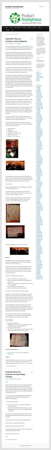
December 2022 (39, 131)
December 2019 (39, 171)
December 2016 (39, 207)
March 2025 (39, 102)
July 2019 (38, 177)
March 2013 (39, 260)
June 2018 (38, 189)
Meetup (29, 27)
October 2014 (39, 238)
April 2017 (38, 202)
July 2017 (38, 199)
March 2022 (39, 141)
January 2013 (39, 263)
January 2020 (39, 170)
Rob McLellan (27, 46)
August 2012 (39, 268)
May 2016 (38, 214)
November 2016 (40, 208)
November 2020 (40, 160)
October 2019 (39, 173)
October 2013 (39, 251)
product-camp (39, 73)
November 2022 (40, 132)
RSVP (6, 381)
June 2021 (38, 152)
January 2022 (39, 144)
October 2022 (39, 133)
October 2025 (39, 95)
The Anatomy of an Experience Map (15, 352)
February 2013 (39, 261)
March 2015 (39, 231)
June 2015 (38, 227)
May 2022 (38, 138)
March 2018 (39, 193)
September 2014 (40, 239)
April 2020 (38, 168)
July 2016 (38, 211)
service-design (39, 76)
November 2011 (40, 278)
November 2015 (40, 222)
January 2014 (39, 248)
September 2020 (40, 162)
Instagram (7, 30)
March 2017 (39, 203)
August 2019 (39, 175)
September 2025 (40, 96)
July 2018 (38, 187)
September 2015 (40, 224)
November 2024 (40, 107)
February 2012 (39, 276)
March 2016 (39, 216)
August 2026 (39, 86)
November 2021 (40, 145)
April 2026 (38, 91)
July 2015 (38, 226)
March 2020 (39, 169)
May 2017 (38, 201)
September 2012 (40, 267)
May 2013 (38, 257)
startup (38, 78)
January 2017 (39, 206)
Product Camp (25, 363)
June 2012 (38, 271)
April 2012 (38, 273)
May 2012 (38, 272)
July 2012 (38, 269)
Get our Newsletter (17, 27)
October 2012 (39, 265)
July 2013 (38, 255)
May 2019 (38, 179)
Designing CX (10, 354)
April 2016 (38, 215)
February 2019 (39, 182)
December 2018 (39, 183)
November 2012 (40, 264)
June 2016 (38, 212)
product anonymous (14, 6)
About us (24, 27)
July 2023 (38, 123)
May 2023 (38, 125)
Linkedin (39, 27)
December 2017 (39, 195)
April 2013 (38, 259)
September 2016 (40, 210)
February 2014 (39, 247)
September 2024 (40, 108)
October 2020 (39, 161)
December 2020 (39, 158)
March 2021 (39, 156)
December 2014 (39, 235)
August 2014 (39, 240)
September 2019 (40, 174)
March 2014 (39, 245)
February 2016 (39, 218)
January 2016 (39, 219)
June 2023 (38, 124)
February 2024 (39, 116)
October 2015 (39, 223)
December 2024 (39, 105)
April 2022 (38, 140)
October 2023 (39, 120)
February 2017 (39, 204)
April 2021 (38, 154)
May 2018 (38, 190)
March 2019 (39, 181)
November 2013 (40, 249)
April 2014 (38, 244)
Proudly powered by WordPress (25, 445)
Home (7, 27)
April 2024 (38, 113)
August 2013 (39, 253)
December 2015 (39, 220)
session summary (40, 77)
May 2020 (38, 166)
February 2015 (39, 232)
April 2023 (38, 127)
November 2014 (40, 236)
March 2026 (39, 92)
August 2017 (39, 198)
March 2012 (39, 274)
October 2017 (39, 197)
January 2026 (39, 94)
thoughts (38, 80)
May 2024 (38, 112)
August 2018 (39, 186)
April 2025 (38, 100)
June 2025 (38, 99)
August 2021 (39, 149)
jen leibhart (19, 43)
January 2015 (39, 234)
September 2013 (40, 252)
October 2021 (39, 146)
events (10, 366)
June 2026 (38, 88)
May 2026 (38, 90)
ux (37, 81)
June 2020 (38, 165)
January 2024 (39, 117)
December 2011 (39, 277)
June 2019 (38, 178)
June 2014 (38, 241)
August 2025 (39, 98)
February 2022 (39, 142)
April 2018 (38, 191)
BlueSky (34, 27)
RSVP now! (17, 433)
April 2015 (38, 230)
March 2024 (39, 115)
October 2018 (39, 185)
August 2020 (39, 164)
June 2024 (38, 111)
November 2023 (40, 119)
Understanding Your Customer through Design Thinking (15, 374)
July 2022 (38, 137)
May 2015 (38, 228)
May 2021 (38, 153)
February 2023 (39, 129)
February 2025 (39, 103)
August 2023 (39, 121)
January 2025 (39, 104)
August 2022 (39, 136)
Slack (12, 30)
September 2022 (40, 135)
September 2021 (40, 148)
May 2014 (38, 243)
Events (11, 27)
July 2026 (38, 87)
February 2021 (39, 157)
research (38, 74)
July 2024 (38, 109)
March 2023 (39, 128)
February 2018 (39, 194)
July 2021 (38, 150)
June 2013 (38, 256)
